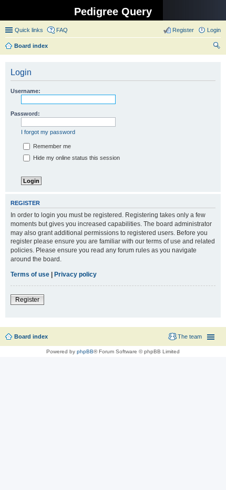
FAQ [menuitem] (62, 30)
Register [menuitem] (183, 30)
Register (27, 299)
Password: (25, 113)
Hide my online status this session (76, 158)
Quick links (29, 30)
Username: (25, 91)
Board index (31, 336)
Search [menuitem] (216, 47)
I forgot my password (48, 132)
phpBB (85, 351)
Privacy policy (75, 274)
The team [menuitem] (190, 336)
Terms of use (30, 274)
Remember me (51, 146)
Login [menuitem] (214, 30)
